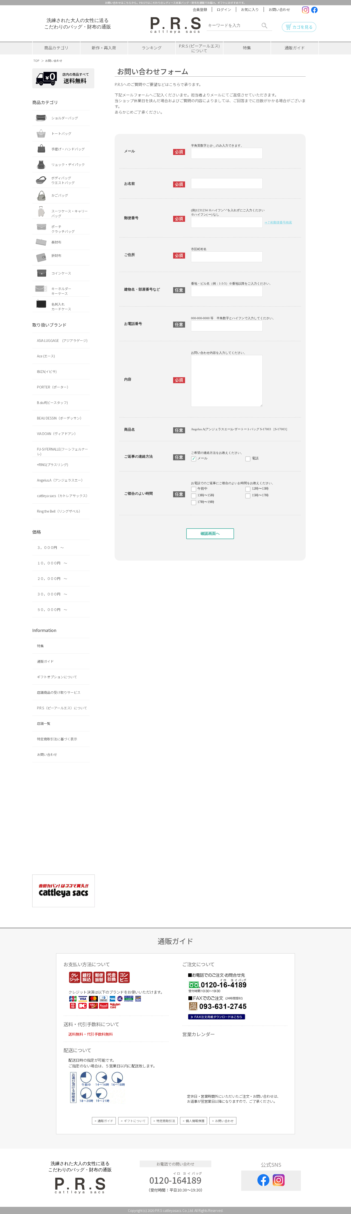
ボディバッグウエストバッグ (63, 180)
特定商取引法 (165, 1121)
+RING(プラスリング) (52, 464)
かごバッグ (59, 195)
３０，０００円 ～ (52, 594)
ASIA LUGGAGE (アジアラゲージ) (62, 340)
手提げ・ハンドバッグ (68, 149)
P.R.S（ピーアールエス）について (62, 707)
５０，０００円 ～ (52, 609)
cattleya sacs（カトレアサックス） (63, 495)
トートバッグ (61, 133)
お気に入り (250, 9)
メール (202, 458)
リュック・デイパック (68, 164)
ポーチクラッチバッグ (63, 229)
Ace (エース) (46, 356)
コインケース (61, 273)
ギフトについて (135, 1121)
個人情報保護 (195, 1121)
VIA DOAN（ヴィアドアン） (57, 433)
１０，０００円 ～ (52, 563)
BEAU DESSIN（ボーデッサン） (60, 418)
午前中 (202, 488)
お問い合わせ (279, 9)
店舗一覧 (43, 723)
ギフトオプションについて (57, 676)
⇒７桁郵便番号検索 (278, 222)
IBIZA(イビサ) (47, 371)
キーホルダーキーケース (61, 291)
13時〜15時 (205, 495)
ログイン (224, 9)
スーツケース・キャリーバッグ (69, 213)
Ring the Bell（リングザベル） (59, 511)
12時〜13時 (260, 488)
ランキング (152, 48)
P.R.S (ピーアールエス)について (199, 48)
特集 (247, 48)
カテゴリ (56, 48)
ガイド (295, 48)
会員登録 (200, 9)
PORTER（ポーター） (53, 387)
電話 (255, 458)
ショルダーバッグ (64, 118)
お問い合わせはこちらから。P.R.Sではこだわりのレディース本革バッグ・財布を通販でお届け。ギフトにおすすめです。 (175, 3)
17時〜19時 (205, 502)
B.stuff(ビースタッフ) (52, 402)
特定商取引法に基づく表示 (57, 739)
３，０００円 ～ (50, 547)
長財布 (56, 242)
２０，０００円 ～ (52, 578)
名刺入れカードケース (61, 306)
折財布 (56, 255)
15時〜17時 (260, 495)
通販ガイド (45, 661)
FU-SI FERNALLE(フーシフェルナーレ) (62, 451)
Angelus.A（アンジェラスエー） (61, 480)
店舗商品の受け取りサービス (58, 692)
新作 (104, 48)
